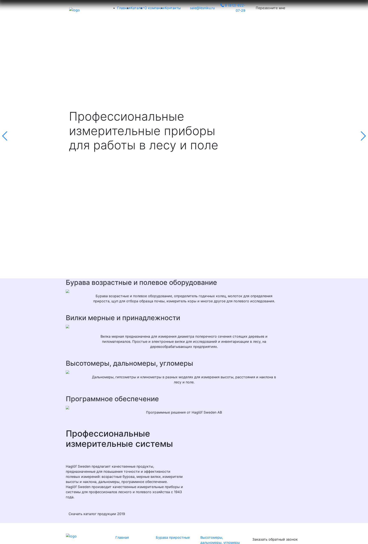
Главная (122, 537)
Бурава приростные (173, 537)
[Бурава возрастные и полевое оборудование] (184, 290)
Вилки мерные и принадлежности (123, 318)
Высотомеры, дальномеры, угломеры (129, 363)
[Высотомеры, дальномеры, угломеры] (184, 371)
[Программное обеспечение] (184, 407)
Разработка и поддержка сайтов (86, 540)
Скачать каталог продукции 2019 (97, 514)
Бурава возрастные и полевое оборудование (141, 282)
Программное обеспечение (112, 399)
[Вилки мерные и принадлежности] (184, 326)
